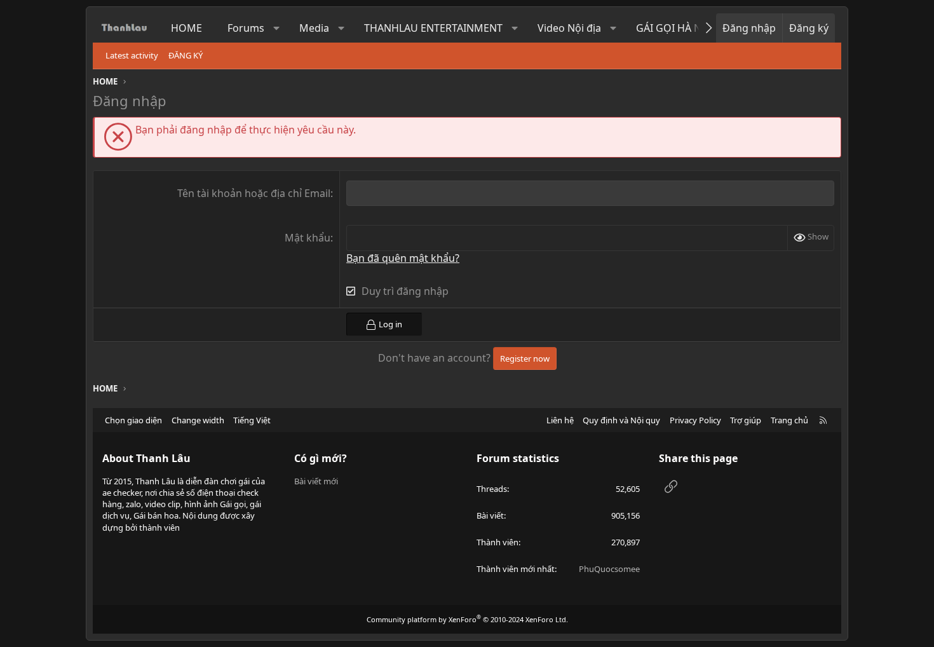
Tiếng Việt (252, 420)
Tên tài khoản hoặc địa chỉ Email (253, 193)
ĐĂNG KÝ (185, 55)
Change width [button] (198, 420)
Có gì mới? (320, 458)
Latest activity (131, 55)
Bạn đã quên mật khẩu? (402, 258)
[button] (276, 28)
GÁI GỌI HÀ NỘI (674, 28)
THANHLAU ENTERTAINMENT (433, 28)
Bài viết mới (316, 481)
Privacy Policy (695, 420)
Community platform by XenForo (467, 619)
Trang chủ (789, 420)
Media (314, 28)
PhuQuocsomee (609, 569)
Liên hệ (560, 420)
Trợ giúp (745, 420)
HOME (186, 28)
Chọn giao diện (133, 420)
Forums (245, 28)
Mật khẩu (307, 238)
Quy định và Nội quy (621, 420)
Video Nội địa (569, 28)
